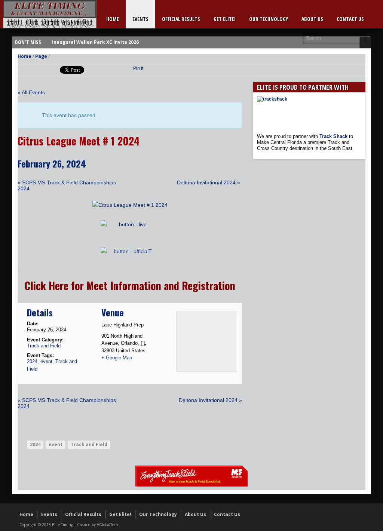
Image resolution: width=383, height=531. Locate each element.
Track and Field (44, 346)
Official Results (181, 18)
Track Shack (334, 136)
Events (140, 18)
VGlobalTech (107, 524)
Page (41, 56)
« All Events (31, 92)
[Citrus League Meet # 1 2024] (130, 205)
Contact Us (350, 18)
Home (112, 18)
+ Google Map (116, 357)
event (46, 361)
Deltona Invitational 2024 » (208, 182)
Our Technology (268, 18)
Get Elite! (225, 18)
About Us (312, 18)
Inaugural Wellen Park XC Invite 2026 (95, 42)
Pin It (138, 68)
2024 (32, 361)
